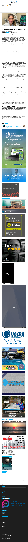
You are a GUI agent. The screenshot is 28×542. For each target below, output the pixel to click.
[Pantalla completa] (25, 327)
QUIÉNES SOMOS (4, 496)
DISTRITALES (3, 492)
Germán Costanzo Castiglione (13, 32)
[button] (14, 175)
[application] (14, 175)
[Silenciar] (24, 327)
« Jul (2, 484)
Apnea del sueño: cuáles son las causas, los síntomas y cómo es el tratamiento (19, 126)
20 (12, 480)
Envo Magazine (18, 540)
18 (5, 480)
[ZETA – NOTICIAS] (2, 9)
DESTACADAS (3, 491)
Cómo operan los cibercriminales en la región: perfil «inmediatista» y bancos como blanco (9, 126)
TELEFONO (3, 512)
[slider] (7, 283)
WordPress (13, 540)
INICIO (3, 488)
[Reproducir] (2, 283)
